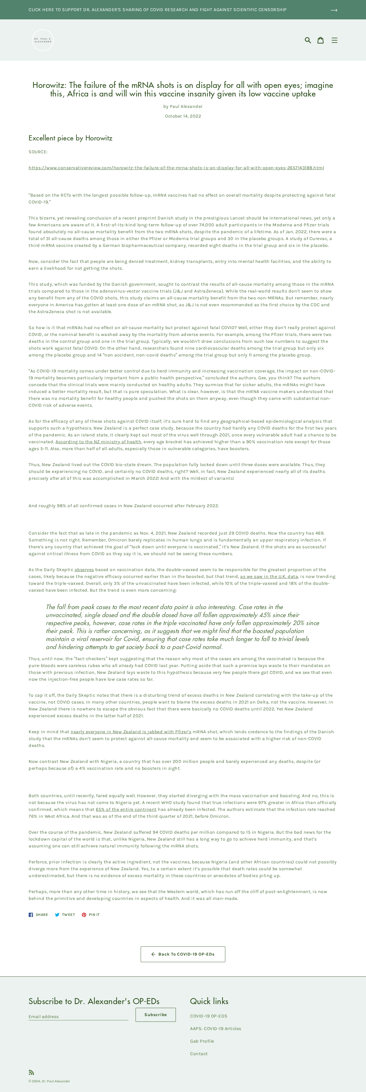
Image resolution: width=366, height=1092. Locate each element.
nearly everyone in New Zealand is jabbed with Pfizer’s (131, 731)
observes (84, 569)
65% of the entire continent (126, 809)
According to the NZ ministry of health (98, 441)
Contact (199, 1053)
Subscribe (155, 1014)
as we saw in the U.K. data (269, 576)
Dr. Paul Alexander (56, 1081)
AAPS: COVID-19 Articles (215, 1028)
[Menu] (334, 40)
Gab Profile (202, 1041)
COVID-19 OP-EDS (209, 1016)
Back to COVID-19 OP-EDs (186, 954)
